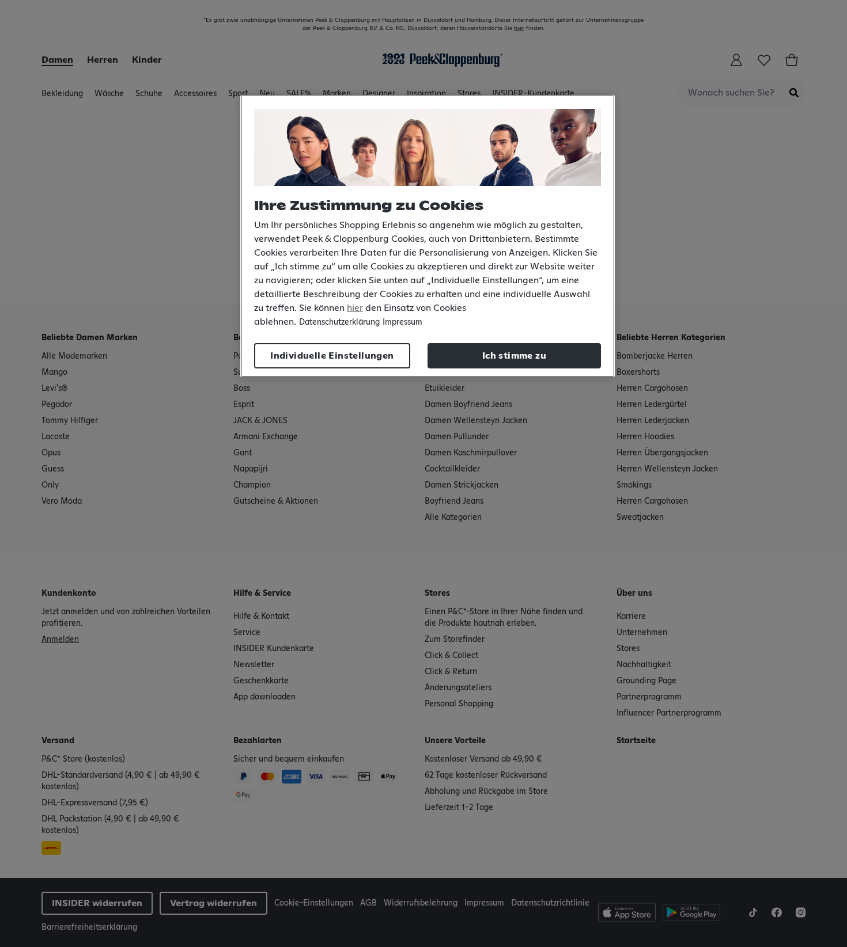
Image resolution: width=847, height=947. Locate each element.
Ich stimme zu (514, 355)
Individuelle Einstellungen (332, 355)
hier (355, 308)
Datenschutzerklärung (339, 322)
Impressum (402, 322)
